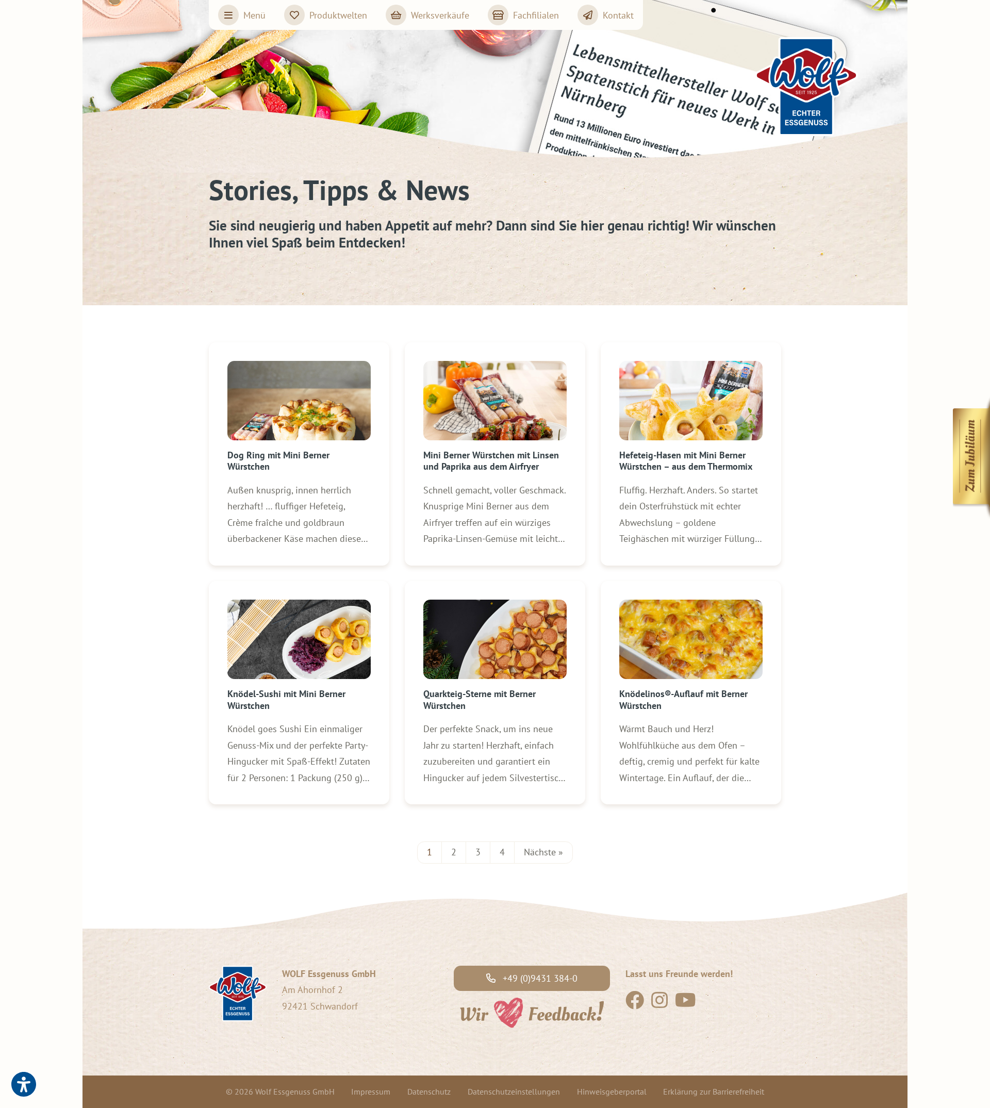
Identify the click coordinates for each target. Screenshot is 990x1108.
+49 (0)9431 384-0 (539, 978)
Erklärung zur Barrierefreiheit (713, 1091)
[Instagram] (659, 1004)
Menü (254, 15)
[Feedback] (531, 1011)
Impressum (370, 1091)
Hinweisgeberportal (612, 1091)
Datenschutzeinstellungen (514, 1091)
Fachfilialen (536, 15)
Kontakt (618, 15)
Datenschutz (429, 1091)
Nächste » (543, 852)
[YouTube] (685, 1004)
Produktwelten (338, 15)
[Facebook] (634, 1004)
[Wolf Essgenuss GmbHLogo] (806, 86)
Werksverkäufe (440, 15)
